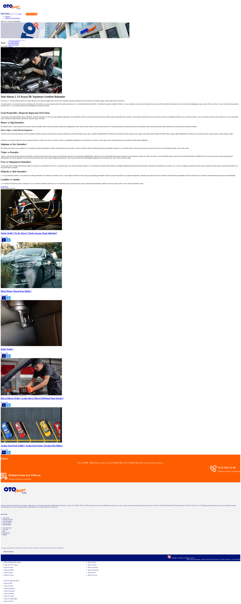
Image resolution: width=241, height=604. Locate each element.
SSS (4, 531)
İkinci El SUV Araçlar (11, 565)
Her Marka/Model (13, 43)
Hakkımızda (6, 533)
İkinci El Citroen (93, 557)
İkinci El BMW (9, 570)
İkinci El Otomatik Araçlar (12, 560)
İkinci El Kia (92, 572)
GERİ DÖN (4, 187)
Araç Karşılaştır (7, 521)
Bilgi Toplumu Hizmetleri (194, 559)
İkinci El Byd (9, 572)
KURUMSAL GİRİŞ (31, 14)
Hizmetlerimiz (7, 524)
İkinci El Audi (9, 567)
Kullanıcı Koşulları (226, 559)
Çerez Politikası (236, 559)
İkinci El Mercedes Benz (12, 581)
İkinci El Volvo (9, 601)
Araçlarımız (6, 518)
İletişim (5, 534)
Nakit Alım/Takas (13, 45)
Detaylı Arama (5, 13)
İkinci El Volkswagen (11, 598)
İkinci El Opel (9, 586)
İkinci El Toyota (9, 596)
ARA (20, 14)
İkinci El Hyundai (93, 570)
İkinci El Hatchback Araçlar (13, 562)
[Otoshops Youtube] (238, 14)
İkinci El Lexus (92, 575)
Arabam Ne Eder (8, 519)
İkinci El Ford (92, 565)
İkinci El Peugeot (10, 588)
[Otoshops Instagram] (227, 14)
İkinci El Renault (10, 591)
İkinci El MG (8, 583)
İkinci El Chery (9, 575)
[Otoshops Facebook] (231, 14)
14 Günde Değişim (14, 41)
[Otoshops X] (234, 14)
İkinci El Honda (93, 567)
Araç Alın (5, 529)
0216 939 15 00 (227, 467)
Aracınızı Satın (7, 528)
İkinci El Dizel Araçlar (11, 557)
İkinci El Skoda (9, 593)
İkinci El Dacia (92, 560)
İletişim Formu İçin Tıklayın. (25, 475)
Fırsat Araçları (7, 523)
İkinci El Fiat (92, 562)
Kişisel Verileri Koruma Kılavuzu (210, 559)
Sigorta (10, 46)
